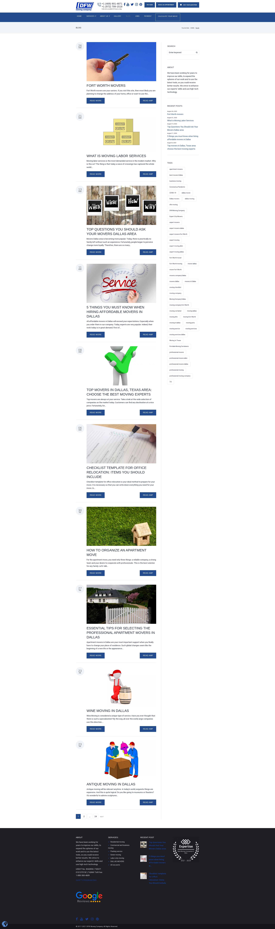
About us (104, 16)
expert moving (174, 240)
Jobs (137, 16)
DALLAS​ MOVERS (117, 861)
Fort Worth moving (176, 264)
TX (171, 382)
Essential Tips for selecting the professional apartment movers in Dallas (121, 632)
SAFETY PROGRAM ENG (86, 880)
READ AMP (148, 101)
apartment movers (176, 169)
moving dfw (174, 317)
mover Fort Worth (176, 269)
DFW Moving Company (177, 210)
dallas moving (189, 199)
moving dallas (192, 311)
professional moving (177, 370)
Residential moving (117, 842)
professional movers (177, 352)
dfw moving (174, 204)
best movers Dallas (176, 175)
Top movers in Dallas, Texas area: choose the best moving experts (181, 147)
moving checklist (175, 287)
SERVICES (90, 16)
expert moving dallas (177, 252)
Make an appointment (166, 5)
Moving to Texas (175, 340)
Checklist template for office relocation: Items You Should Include (116, 472)
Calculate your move (167, 16)
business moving (175, 181)
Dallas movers (174, 199)
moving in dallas (175, 323)
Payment (148, 16)
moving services (191, 328)
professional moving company (180, 376)
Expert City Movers (176, 216)
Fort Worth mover (176, 258)
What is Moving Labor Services (116, 156)
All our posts (115, 865)
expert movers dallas (177, 228)
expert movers (175, 222)
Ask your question (190, 5)
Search (196, 52)
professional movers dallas (179, 364)
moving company (175, 293)
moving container (176, 311)
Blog (128, 16)
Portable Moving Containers (179, 346)
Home (79, 16)
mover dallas (192, 264)
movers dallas (174, 281)
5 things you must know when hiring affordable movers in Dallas (115, 311)
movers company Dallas (178, 275)
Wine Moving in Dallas (108, 711)
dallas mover (186, 193)
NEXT (102, 816)
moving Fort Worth (189, 317)
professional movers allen (178, 358)
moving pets (190, 323)
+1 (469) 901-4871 (112, 3)
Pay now (150, 5)
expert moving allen (176, 246)
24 (96, 816)
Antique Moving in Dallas (111, 784)
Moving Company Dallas (178, 299)
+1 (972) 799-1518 (112, 6)
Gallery (117, 16)
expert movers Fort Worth (178, 234)
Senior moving (115, 855)
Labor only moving (117, 858)
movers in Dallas (190, 281)
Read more (96, 101)
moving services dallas (177, 334)
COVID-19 (173, 193)
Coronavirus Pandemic (177, 187)
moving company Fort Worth (179, 305)
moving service (175, 328)
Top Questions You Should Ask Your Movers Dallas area (182, 128)
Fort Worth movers (106, 85)
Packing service (116, 851)
